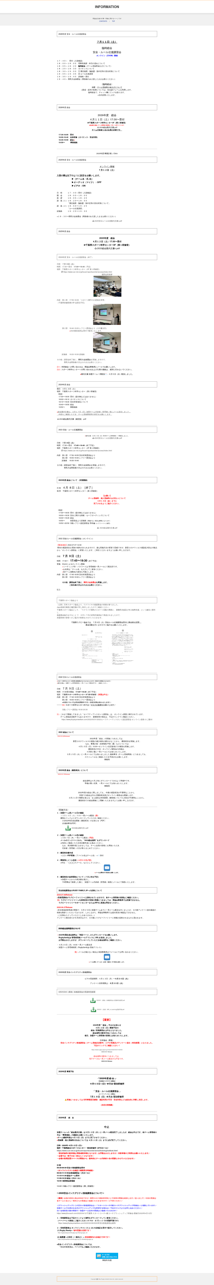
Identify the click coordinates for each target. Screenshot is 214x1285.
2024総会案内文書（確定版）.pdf (72, 419)
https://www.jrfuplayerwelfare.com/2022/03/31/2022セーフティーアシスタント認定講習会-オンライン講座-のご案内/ (107, 719)
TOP (113, 21)
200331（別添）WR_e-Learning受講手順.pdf (110, 1009)
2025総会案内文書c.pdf (108, 248)
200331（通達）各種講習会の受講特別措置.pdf (110, 1000)
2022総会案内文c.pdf (80, 828)
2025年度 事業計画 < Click (107, 153)
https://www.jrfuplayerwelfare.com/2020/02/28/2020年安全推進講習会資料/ (87, 1223)
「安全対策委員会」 (67, 1247)
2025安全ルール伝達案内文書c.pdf (108, 221)
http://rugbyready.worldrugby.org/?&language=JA (72, 1233)
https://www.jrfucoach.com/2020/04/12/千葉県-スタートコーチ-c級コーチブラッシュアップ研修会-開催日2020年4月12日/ (104, 1213)
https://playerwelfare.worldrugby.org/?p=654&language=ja (75, 1239)
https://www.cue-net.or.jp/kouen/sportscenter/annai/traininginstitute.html (87, 1150)
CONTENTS (103, 21)
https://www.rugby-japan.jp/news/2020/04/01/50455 (107, 1050)
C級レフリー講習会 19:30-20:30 (75, 709)
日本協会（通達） (107, 1040)
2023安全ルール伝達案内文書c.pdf (108, 438)
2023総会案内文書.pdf (108, 528)
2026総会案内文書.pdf (108, 127)
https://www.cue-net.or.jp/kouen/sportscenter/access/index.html (87, 272)
